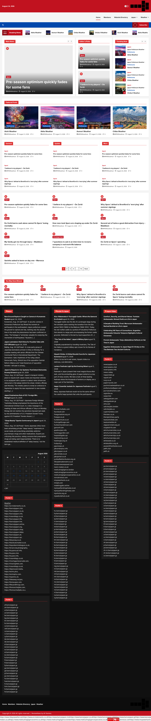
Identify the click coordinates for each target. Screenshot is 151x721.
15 (81, 269)
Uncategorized (58, 237)
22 (38, 476)
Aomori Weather (50, 33)
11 (14, 471)
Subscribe (143, 25)
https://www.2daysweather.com (11, 717)
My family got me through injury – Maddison (23, 242)
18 (14, 476)
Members (107, 17)
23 (44, 476)
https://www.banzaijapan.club (59, 717)
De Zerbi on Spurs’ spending (113, 242)
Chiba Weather (72, 33)
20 (26, 476)
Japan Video (111, 311)
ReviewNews (36, 713)
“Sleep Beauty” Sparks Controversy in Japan (21, 420)
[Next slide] (71, 41)
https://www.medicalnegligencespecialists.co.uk (89, 720)
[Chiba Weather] (130, 117)
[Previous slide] (68, 41)
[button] (3, 25)
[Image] (7, 48)
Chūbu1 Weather (94, 33)
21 (32, 476)
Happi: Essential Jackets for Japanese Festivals (72, 386)
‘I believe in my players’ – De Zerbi (35, 87)
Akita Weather (29, 33)
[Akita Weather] (58, 117)
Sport (8, 82)
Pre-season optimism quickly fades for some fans (23, 154)
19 (20, 476)
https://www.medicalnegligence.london (56, 720)
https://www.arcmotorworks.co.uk (35, 717)
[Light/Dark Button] (126, 6)
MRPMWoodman (12, 91)
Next (86, 269)
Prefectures (131, 52)
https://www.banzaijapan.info (104, 717)
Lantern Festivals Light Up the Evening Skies (70, 366)
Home (98, 17)
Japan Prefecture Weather (136, 49)
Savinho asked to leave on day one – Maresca (24, 260)
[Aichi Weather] (21, 117)
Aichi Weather (115, 33)
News (9, 311)
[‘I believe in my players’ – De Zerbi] (38, 69)
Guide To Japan (63, 311)
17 (8, 476)
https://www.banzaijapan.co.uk (81, 717)
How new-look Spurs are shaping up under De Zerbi (75, 223)
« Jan (6, 488)
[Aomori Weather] (94, 117)
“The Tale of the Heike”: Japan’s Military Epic (71, 339)
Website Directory (121, 17)
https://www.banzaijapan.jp (125, 717)
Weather (144, 17)
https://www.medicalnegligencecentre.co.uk (26, 720)
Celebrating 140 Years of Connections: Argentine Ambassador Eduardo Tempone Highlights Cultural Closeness (123, 333)
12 (20, 471)
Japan (133, 17)
